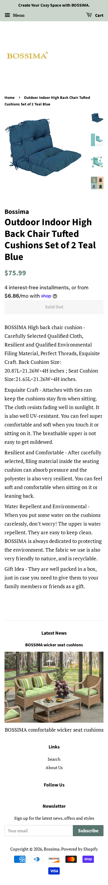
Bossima (51, 849)
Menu (18, 15)
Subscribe (88, 830)
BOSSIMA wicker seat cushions (54, 645)
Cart (99, 16)
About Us (54, 767)
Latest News (54, 633)
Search (54, 759)
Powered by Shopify (79, 849)
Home (9, 97)
